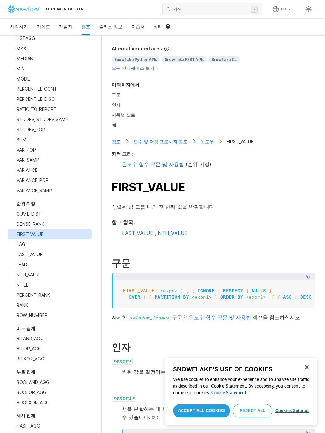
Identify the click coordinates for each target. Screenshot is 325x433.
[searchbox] (211, 9)
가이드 (43, 26)
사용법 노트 (123, 115)
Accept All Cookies (201, 410)
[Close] (307, 367)
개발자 (65, 26)
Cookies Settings (292, 410)
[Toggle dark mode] (308, 9)
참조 (85, 26)
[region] (241, 391)
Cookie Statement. (229, 393)
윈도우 (207, 141)
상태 (158, 26)
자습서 (138, 26)
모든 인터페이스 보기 (133, 68)
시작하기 (19, 26)
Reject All (252, 410)
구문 (116, 94)
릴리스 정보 (111, 26)
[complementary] (213, 58)
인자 (116, 104)
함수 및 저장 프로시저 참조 (161, 141)
